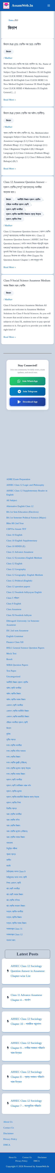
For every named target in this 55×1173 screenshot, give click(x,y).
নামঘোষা (9, 843)
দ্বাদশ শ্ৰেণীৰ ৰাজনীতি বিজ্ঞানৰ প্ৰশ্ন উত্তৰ (23, 214)
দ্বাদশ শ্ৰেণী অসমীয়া (14, 209)
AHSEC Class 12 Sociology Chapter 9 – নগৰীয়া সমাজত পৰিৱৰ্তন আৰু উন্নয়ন (28, 1047)
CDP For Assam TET (16, 529)
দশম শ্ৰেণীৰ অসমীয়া (14, 745)
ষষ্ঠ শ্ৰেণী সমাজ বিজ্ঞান (14, 894)
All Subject (11, 500)
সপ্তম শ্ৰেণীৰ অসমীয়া (14, 911)
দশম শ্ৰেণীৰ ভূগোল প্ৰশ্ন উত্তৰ (18, 768)
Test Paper (11, 671)
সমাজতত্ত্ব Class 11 (14, 929)
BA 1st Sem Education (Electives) (22, 512)
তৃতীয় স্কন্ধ (11, 739)
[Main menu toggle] (49, 5)
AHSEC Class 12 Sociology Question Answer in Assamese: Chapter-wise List (28, 971)
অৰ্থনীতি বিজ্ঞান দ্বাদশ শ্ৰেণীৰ (28, 199)
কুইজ (8, 734)
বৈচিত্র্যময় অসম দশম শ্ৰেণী (16, 877)
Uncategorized (13, 676)
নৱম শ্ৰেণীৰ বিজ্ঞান (13, 825)
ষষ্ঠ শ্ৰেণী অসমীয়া (13, 888)
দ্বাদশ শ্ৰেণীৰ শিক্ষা (13, 219)
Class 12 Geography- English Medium (24, 575)
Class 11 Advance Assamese (19, 552)
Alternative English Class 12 (19, 506)
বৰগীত (8, 860)
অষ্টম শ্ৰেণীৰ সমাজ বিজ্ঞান (16, 699)
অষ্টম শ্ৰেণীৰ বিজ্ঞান (13, 693)
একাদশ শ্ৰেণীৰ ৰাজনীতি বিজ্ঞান (17, 716)
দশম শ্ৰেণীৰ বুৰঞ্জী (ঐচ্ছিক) (16, 762)
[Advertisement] (27, 443)
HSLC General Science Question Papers (25, 648)
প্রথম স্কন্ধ (11, 854)
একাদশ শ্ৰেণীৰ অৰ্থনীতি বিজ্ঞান (17, 711)
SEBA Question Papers (17, 665)
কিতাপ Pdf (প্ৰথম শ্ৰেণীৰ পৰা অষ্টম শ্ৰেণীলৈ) (24, 113)
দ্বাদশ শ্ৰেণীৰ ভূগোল (14, 791)
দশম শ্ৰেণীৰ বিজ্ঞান (13, 757)
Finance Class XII (14, 642)
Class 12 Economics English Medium (24, 558)
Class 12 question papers (18, 586)
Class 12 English (14, 563)
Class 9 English (13, 603)
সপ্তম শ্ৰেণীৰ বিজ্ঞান (14, 917)
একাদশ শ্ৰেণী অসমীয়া (14, 705)
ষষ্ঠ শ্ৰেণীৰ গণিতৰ (13, 900)
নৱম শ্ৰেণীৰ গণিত (13, 820)
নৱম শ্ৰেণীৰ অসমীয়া (14, 814)
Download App (30, 402)
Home (11, 20)
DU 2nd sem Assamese (17, 630)
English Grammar (14, 636)
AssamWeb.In (22, 5)
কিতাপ (8, 51)
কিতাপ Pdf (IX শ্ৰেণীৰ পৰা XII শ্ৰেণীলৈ (22, 44)
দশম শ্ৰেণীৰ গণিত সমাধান (16, 751)
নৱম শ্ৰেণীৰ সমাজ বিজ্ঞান (15, 837)
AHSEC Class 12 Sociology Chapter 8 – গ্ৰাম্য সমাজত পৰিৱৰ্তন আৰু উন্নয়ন (27, 1076)
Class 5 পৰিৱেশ (12, 598)
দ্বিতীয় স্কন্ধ (11, 808)
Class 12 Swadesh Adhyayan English (24, 592)
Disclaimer (8, 1133)
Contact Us (8, 1127)
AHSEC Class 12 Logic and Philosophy (25, 485)
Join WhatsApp (30, 381)
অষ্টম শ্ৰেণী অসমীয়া (13, 688)
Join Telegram (30, 391)
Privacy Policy (10, 1139)
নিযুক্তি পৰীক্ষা (11, 848)
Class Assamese (13, 609)
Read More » (10, 100)
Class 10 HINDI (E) (15, 546)
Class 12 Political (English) (19, 580)
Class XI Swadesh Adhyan (19, 615)
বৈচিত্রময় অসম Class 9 (16, 871)
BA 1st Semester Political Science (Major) (26, 517)
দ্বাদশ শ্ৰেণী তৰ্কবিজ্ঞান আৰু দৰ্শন (18, 785)
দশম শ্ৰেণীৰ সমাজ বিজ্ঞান (15, 774)
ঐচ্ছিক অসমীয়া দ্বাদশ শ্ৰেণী (17, 204)
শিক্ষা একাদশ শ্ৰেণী (13, 883)
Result (9, 659)
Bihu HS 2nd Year (15, 523)
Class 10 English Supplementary (21, 540)
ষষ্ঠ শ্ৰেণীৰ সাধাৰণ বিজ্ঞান (15, 906)
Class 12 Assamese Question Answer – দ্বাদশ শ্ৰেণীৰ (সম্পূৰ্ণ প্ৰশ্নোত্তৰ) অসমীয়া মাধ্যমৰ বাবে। (25, 187)
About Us (8, 1122)
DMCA (6, 1145)
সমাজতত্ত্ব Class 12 (14, 934)
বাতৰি (8, 865)
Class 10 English (14, 535)
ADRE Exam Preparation (18, 479)
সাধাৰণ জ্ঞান (10, 940)
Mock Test (11, 653)
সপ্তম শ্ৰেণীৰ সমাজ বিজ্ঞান (16, 923)
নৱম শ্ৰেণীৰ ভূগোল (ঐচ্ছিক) (17, 831)
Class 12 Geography (16, 569)
